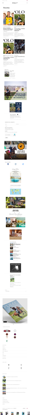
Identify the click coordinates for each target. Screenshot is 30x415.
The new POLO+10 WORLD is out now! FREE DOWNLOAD (19, 29)
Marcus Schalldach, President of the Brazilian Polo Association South (8, 29)
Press (3, 352)
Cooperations (4, 355)
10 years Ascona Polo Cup (19, 56)
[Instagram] (4, 0)
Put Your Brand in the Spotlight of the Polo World (13, 320)
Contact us (4, 348)
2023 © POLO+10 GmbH (9, 408)
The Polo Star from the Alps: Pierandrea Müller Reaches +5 (13, 384)
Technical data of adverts (6, 402)
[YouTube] (6, 0)
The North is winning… (16, 247)
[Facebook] (3, 0)
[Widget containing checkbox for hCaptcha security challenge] (10, 134)
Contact (24, 408)
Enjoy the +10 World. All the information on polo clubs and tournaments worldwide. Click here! (15, 187)
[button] (4, 37)
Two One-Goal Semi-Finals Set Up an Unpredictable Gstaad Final (13, 380)
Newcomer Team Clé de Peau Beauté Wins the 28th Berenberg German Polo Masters (15, 392)
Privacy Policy (4, 358)
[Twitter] (5, 0)
